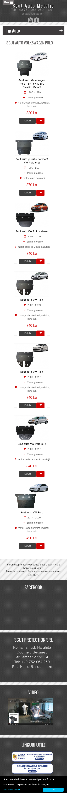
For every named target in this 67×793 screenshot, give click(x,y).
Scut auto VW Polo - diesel (32, 231)
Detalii (27, 121)
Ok (53, 789)
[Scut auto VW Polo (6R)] (32, 427)
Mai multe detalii (11, 789)
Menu (6, 2)
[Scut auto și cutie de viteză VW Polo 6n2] (32, 143)
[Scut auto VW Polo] (32, 283)
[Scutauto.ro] (32, 712)
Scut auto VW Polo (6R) (32, 444)
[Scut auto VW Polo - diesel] (32, 215)
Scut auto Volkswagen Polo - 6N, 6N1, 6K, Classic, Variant (32, 84)
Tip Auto (13, 30)
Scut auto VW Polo (31, 300)
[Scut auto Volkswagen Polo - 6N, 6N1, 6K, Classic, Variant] (32, 64)
